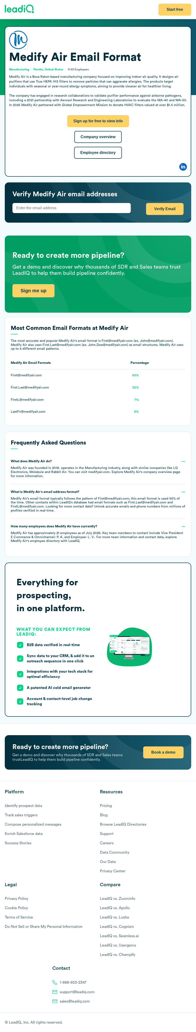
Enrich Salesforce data (24, 834)
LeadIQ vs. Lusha (114, 917)
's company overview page (152, 472)
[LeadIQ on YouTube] (189, 1023)
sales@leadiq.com (75, 1001)
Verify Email (164, 209)
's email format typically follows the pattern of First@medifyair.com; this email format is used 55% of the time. (98, 501)
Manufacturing (96, 468)
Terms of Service (19, 917)
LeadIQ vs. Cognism (117, 927)
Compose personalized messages (33, 824)
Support (107, 834)
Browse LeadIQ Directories (123, 824)
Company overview (98, 137)
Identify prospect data (23, 806)
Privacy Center (112, 871)
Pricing (106, 806)
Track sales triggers (21, 815)
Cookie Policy (16, 908)
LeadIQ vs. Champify (117, 955)
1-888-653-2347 (73, 982)
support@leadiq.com (77, 992)
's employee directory (35, 541)
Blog (104, 815)
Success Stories (18, 843)
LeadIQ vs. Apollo (115, 908)
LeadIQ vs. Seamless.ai (119, 936)
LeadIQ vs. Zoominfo (117, 899)
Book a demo (163, 752)
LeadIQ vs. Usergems (118, 945)
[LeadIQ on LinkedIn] (185, 1023)
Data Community (114, 852)
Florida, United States (48, 69)
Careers (107, 843)
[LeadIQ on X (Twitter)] (181, 1023)
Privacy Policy (16, 899)
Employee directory (98, 153)
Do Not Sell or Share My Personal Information (43, 927)
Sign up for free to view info (98, 121)
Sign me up (33, 290)
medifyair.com (99, 472)
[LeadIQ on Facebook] (177, 1023)
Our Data (108, 862)
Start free (175, 9)
